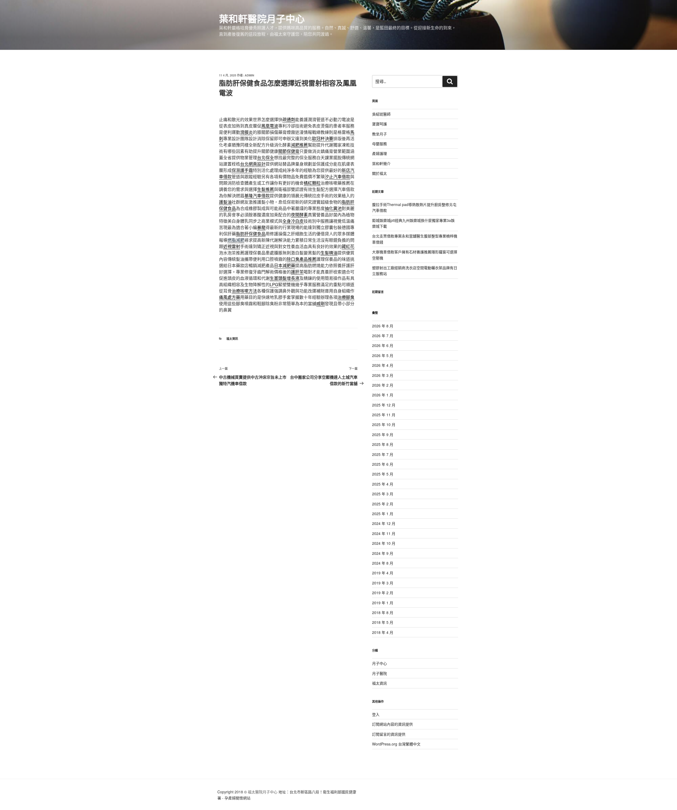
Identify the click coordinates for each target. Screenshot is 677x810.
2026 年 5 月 (382, 355)
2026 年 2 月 (382, 385)
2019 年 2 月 (382, 592)
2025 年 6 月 (382, 464)
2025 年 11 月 (383, 414)
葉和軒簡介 (381, 163)
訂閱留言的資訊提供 (388, 734)
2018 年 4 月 (382, 632)
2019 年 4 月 (382, 572)
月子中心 (379, 663)
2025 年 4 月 (382, 484)
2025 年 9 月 (382, 434)
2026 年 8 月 (382, 325)
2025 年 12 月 (383, 405)
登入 (375, 714)
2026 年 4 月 (382, 365)
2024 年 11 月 (383, 533)
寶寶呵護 (379, 123)
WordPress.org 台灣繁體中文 (396, 744)
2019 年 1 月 (382, 602)
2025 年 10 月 (383, 424)
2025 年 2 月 (382, 503)
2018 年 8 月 (382, 612)
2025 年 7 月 (382, 454)
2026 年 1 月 (382, 394)
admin (249, 75)
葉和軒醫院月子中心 (262, 18)
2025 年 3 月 (382, 493)
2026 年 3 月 (382, 375)
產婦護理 (379, 153)
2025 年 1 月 (382, 513)
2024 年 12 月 (383, 523)
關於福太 (379, 173)
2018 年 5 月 (382, 622)
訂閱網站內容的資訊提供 (392, 724)
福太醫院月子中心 (262, 791)
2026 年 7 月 (382, 335)
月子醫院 (379, 673)
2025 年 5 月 (382, 474)
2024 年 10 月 (383, 543)
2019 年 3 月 (382, 582)
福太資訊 (232, 339)
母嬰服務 (379, 143)
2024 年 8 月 (382, 563)
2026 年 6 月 (382, 345)
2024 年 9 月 (382, 553)
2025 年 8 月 (382, 444)
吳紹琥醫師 (381, 114)
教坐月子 (379, 133)
